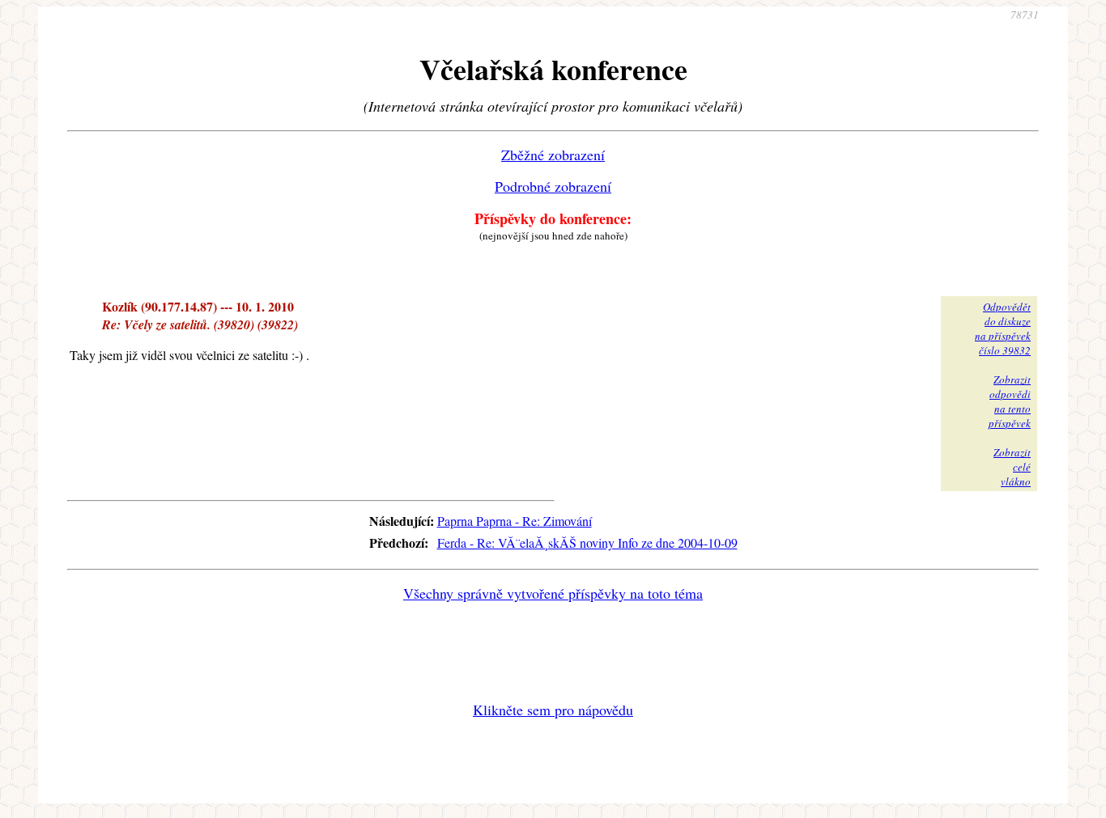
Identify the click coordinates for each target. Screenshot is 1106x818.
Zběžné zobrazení (553, 154)
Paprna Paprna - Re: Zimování (514, 520)
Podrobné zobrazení (553, 186)
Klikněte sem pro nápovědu (553, 709)
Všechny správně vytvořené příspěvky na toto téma (553, 593)
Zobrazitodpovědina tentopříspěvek (1010, 401)
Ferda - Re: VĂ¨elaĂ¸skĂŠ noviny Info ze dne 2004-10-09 (587, 542)
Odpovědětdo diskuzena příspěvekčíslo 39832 (1003, 328)
